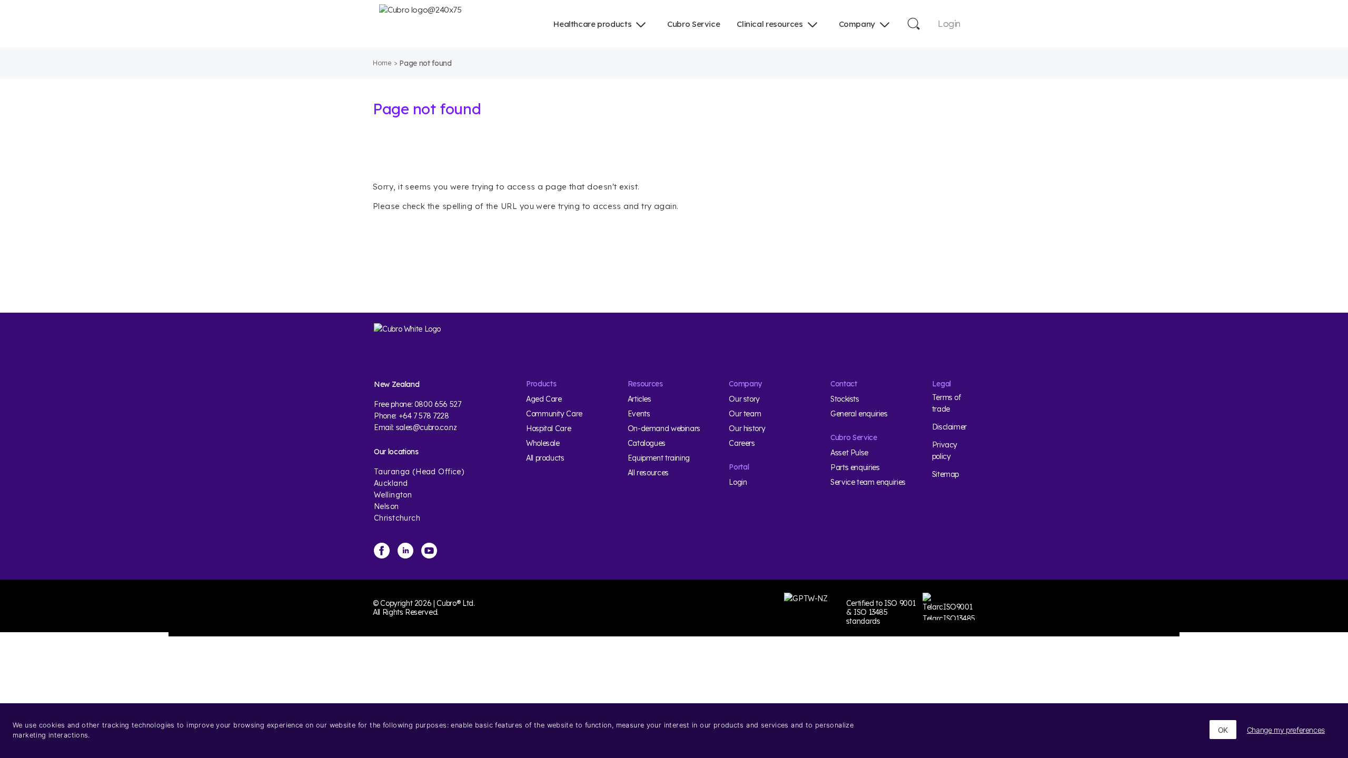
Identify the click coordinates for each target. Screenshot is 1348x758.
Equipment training (659, 458)
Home (382, 62)
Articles (639, 399)
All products (545, 458)
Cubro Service (693, 24)
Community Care (554, 413)
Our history (747, 428)
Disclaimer (949, 427)
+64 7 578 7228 (424, 416)
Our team (745, 413)
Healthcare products (592, 24)
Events (639, 413)
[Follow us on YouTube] (429, 550)
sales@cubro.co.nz (426, 427)
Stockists (844, 399)
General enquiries (859, 413)
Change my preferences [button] (1286, 729)
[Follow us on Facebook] (382, 550)
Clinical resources (769, 24)
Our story (744, 399)
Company (857, 24)
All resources (648, 472)
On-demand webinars (664, 428)
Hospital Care (548, 428)
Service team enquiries (868, 482)
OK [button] (1223, 729)
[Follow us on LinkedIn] (405, 550)
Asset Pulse (849, 452)
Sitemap (945, 474)
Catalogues (647, 443)
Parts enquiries (854, 467)
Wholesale (543, 443)
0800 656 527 (437, 404)
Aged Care (544, 399)
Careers (742, 443)
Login (949, 23)
